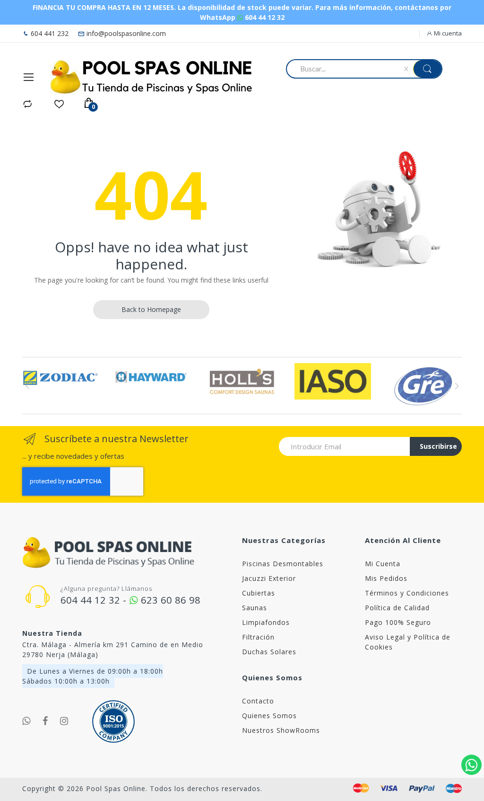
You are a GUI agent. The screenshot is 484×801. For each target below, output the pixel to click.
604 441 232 (49, 33)
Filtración (258, 636)
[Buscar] (427, 69)
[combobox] (347, 68)
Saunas (254, 607)
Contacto (258, 700)
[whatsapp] (26, 721)
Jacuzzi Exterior (269, 578)
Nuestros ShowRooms (281, 730)
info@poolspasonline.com (125, 33)
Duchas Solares (269, 651)
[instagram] (64, 721)
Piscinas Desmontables (282, 563)
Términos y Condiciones (407, 592)
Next (456, 386)
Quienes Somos (269, 715)
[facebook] (45, 721)
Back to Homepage (151, 309)
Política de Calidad (397, 607)
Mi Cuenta (382, 563)
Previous (27, 386)
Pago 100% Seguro (398, 622)
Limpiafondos (266, 622)
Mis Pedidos (386, 578)
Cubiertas (258, 592)
